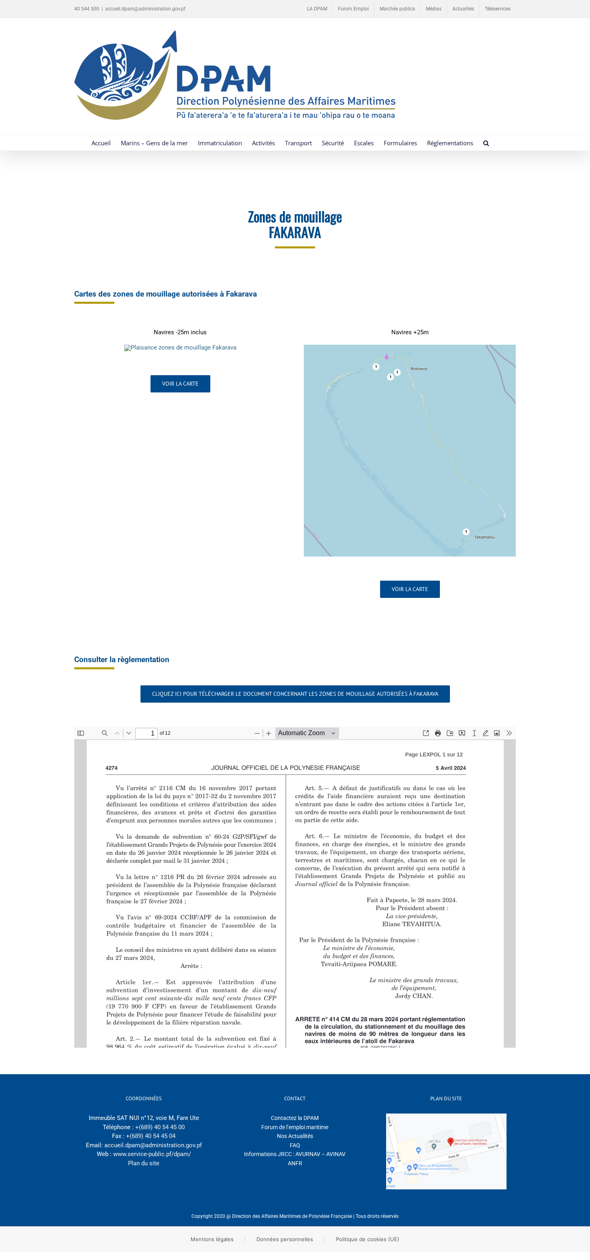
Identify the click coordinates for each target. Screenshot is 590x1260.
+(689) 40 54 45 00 (160, 1127)
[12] (410, 347)
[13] (180, 347)
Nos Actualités (295, 1136)
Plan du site (143, 1163)
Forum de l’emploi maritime (294, 1127)
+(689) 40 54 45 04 (150, 1136)
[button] (486, 142)
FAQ (295, 1145)
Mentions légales (212, 1239)
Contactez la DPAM (295, 1118)
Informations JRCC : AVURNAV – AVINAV (295, 1154)
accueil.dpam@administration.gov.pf (145, 9)
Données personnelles (284, 1239)
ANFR (295, 1163)
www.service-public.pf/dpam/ (152, 1154)
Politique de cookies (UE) (367, 1239)
